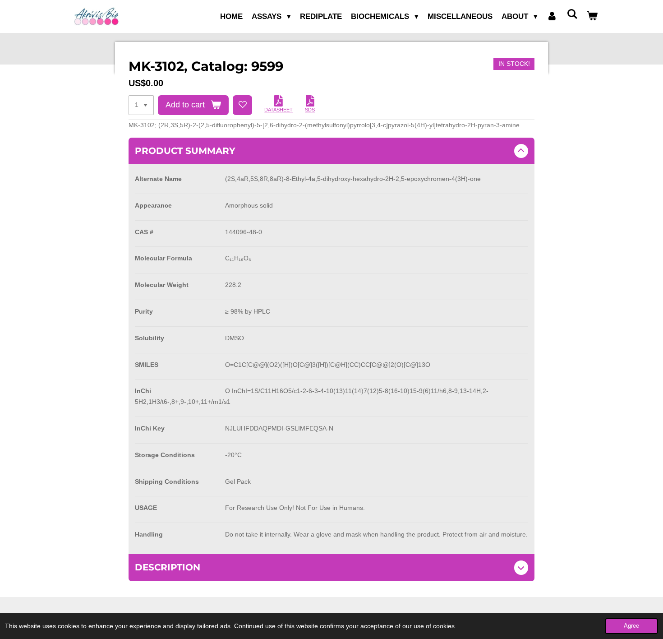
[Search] (572, 14)
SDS (310, 109)
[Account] (552, 16)
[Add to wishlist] (243, 105)
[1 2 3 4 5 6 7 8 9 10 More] (141, 105)
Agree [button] (631, 626)
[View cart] (592, 16)
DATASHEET (278, 109)
